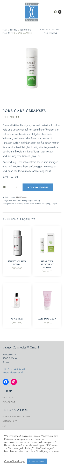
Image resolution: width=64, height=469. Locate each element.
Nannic (13, 29)
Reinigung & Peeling (31, 200)
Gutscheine (9, 402)
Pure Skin (17, 318)
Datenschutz (10, 421)
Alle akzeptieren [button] (37, 461)
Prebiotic (17, 200)
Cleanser (19, 203)
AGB (5, 425)
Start (5, 29)
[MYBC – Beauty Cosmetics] (32, 12)
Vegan (54, 203)
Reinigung (46, 203)
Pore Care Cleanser (32, 203)
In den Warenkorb (38, 187)
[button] (52, 48)
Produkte (8, 397)
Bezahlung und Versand (16, 416)
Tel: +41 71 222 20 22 (14, 368)
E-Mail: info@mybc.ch (13, 372)
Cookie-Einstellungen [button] (14, 461)
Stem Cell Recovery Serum (47, 264)
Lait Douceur (47, 318)
